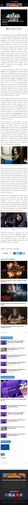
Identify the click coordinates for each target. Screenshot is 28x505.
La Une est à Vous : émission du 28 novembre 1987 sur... (17, 406)
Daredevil (3, 248)
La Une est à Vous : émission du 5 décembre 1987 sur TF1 (13, 400)
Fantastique (11, 19)
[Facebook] (6, 494)
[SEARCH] (25, 332)
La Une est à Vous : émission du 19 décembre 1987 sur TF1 (16, 363)
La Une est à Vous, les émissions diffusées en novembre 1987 (16, 341)
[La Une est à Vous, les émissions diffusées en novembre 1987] (4, 342)
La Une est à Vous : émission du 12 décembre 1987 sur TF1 (16, 370)
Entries (3, 457)
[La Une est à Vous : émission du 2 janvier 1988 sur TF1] (4, 350)
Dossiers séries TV (5, 19)
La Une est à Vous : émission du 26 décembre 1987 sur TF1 (17, 356)
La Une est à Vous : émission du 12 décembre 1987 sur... (16, 434)
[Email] (21, 494)
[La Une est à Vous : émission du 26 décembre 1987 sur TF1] (4, 357)
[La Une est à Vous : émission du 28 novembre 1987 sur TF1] (4, 407)
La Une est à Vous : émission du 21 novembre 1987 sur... (16, 420)
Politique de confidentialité (7, 502)
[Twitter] (9, 494)
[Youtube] (17, 494)
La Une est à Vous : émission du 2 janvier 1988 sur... (16, 427)
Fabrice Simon (16, 29)
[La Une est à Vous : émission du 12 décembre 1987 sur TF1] (4, 371)
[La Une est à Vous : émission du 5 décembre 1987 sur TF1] (14, 389)
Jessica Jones (16, 248)
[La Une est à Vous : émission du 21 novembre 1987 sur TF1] (4, 421)
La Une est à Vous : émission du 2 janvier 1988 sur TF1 (16, 349)
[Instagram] (13, 494)
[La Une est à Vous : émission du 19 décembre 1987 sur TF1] (4, 364)
